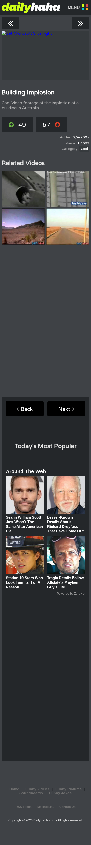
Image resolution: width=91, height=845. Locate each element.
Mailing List (45, 807)
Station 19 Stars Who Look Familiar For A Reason (24, 582)
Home (14, 789)
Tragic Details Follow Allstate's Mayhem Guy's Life (65, 582)
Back (27, 409)
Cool (84, 149)
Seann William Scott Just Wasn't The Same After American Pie (24, 524)
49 (22, 125)
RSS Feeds (24, 807)
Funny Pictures (68, 789)
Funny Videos (37, 789)
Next (64, 409)
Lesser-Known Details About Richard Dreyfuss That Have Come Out (65, 524)
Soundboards (31, 793)
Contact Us (67, 807)
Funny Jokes (60, 793)
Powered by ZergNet (71, 593)
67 (46, 125)
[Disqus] (45, 315)
